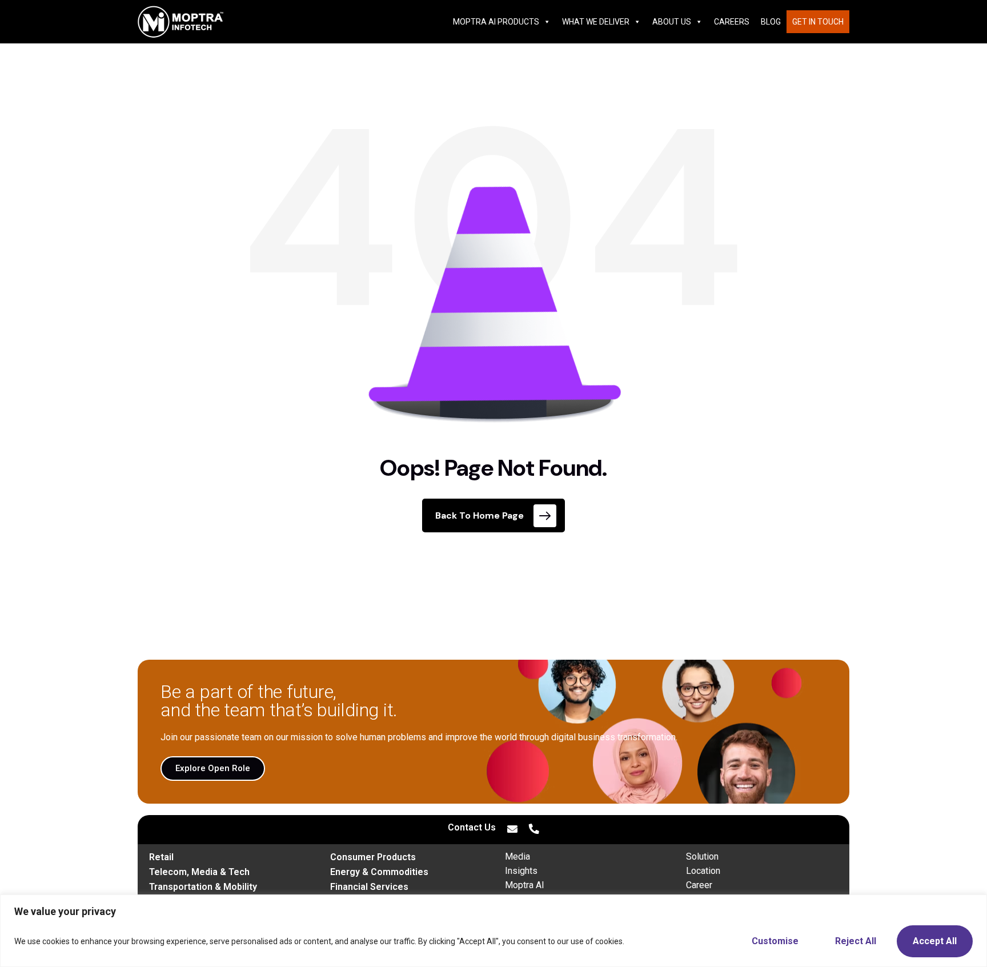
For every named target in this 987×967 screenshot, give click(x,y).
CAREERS (731, 21)
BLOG (771, 21)
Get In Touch (818, 21)
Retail (161, 857)
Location (703, 870)
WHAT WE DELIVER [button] (595, 21)
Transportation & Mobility (203, 886)
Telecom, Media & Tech (199, 871)
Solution (702, 856)
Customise (775, 941)
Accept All (935, 941)
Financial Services (369, 886)
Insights (521, 870)
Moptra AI (524, 885)
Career (699, 885)
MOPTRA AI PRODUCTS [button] (496, 21)
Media (517, 856)
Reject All (855, 941)
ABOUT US (671, 21)
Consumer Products (373, 857)
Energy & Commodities (379, 871)
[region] (493, 930)
